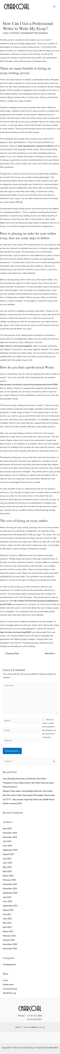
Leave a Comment (11, 33)
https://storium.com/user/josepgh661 (16, 346)
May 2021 (7, 923)
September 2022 (10, 893)
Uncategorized (27, 33)
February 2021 (9, 936)
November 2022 (10, 889)
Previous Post (11, 653)
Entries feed (8, 985)
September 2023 (10, 850)
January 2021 (9, 940)
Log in (5, 980)
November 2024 (10, 837)
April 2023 (7, 871)
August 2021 (8, 910)
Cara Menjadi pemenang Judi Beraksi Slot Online (24, 779)
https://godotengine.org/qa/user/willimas (35, 146)
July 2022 (7, 897)
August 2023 (8, 854)
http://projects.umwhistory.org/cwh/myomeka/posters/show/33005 (29, 385)
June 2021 (7, 919)
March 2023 (8, 876)
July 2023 (7, 859)
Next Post (51, 653)
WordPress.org (9, 993)
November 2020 (10, 949)
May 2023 (7, 867)
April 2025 (7, 828)
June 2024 (7, 846)
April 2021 (7, 927)
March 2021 (8, 931)
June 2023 (7, 863)
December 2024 (10, 833)
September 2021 (10, 906)
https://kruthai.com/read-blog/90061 (16, 632)
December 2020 (10, 944)
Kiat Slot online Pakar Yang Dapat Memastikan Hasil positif (28, 795)
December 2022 (10, 884)
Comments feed (10, 989)
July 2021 (7, 914)
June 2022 (7, 901)
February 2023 (9, 880)
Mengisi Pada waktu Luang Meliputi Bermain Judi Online (27, 791)
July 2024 (7, 841)
